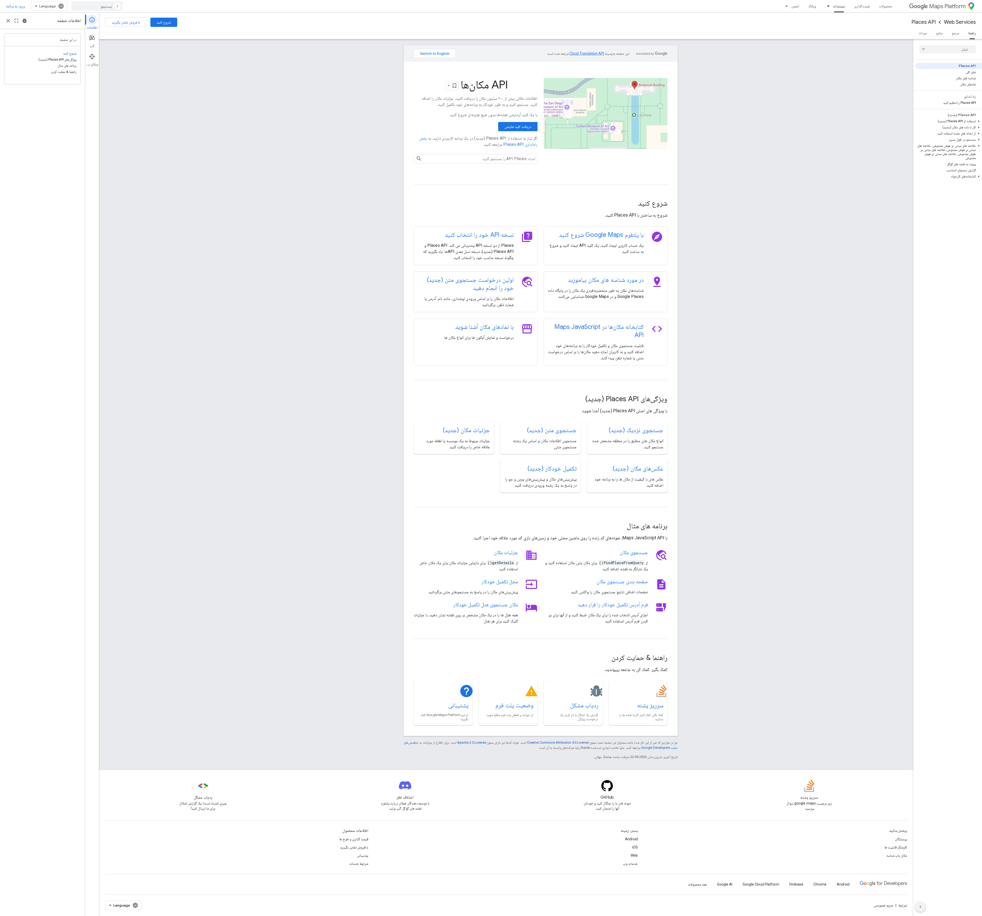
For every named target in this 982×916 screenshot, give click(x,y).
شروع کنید (164, 22)
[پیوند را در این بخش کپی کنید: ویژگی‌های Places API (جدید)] (578, 399)
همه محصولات (697, 884)
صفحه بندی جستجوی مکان (622, 581)
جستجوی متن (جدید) (552, 430)
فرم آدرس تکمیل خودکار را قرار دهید (613, 604)
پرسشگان (901, 839)
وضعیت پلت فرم (514, 705)
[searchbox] (947, 49)
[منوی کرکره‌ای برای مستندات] (827, 6)
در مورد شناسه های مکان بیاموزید (606, 280)
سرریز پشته (650, 705)
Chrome (820, 884)
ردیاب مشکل (584, 705)
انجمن (795, 6)
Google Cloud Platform (761, 884)
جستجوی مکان (634, 552)
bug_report (24, 21)
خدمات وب (630, 864)
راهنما (972, 33)
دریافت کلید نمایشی (517, 126)
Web (634, 855)
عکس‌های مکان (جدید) (638, 468)
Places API (923, 22)
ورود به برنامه (15, 6)
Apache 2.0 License (471, 742)
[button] (948, 121)
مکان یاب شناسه (896, 855)
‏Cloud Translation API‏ (587, 53)
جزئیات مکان (506, 552)
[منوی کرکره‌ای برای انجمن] (785, 6)
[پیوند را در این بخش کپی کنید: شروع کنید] (631, 204)
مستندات (839, 6)
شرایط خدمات (358, 864)
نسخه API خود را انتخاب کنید (479, 235)
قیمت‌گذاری (862, 6)
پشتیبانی (458, 705)
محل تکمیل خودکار (500, 581)
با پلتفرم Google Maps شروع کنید (601, 235)
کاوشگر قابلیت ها (896, 847)
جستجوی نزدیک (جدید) (636, 430)
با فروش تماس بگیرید (125, 22)
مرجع (955, 33)
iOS (635, 847)
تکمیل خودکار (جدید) (552, 468)
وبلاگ (812, 6)
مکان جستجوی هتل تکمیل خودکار (485, 604)
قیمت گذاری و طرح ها (353, 839)
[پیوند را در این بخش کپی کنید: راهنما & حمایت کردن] (604, 658)
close (8, 21)
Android (631, 839)
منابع (939, 33)
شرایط (902, 905)
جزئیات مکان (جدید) (466, 430)
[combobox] (96, 6)
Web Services (960, 22)
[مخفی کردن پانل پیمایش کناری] (920, 907)
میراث (923, 33)
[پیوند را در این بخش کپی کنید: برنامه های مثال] (620, 526)
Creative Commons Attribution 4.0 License (558, 742)
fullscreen (16, 21)
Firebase (796, 884)
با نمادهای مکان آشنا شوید (484, 327)
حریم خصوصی (884, 905)
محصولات (885, 6)
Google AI (724, 884)
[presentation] (540, 203)
